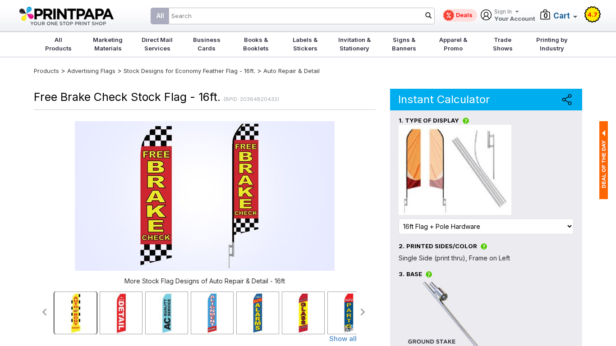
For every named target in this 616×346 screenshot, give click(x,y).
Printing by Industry (552, 44)
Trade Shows (503, 44)
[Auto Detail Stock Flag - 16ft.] (121, 312)
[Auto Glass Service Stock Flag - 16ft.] (303, 312)
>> (363, 312)
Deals (464, 14)
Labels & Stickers (305, 44)
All (160, 15)
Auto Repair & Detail (291, 70)
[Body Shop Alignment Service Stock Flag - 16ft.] (212, 312)
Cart (561, 15)
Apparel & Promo (453, 44)
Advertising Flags (91, 70)
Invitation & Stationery (354, 44)
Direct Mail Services (157, 44)
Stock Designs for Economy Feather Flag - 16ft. (189, 70)
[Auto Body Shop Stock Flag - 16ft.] (75, 312)
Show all (343, 338)
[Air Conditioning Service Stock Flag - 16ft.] (166, 312)
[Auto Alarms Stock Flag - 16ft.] (257, 312)
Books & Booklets (256, 44)
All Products (58, 44)
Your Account (514, 15)
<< (44, 312)
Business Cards (207, 44)
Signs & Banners (404, 44)
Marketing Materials (108, 44)
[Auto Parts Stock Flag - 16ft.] (348, 312)
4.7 (593, 14)
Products (46, 70)
